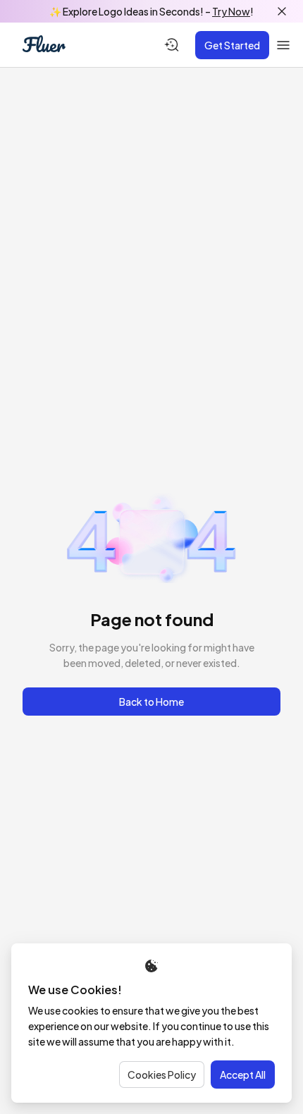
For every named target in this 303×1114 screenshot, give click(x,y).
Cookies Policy (162, 1074)
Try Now (231, 11)
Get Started (232, 45)
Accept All (243, 1074)
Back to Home (151, 701)
